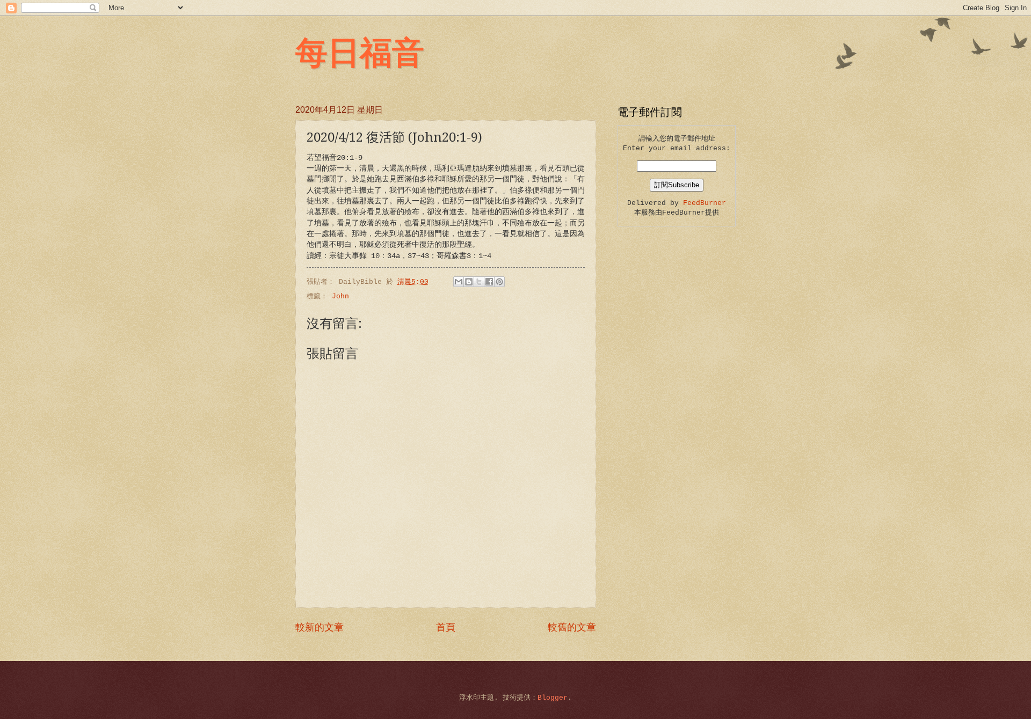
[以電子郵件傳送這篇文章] (458, 281)
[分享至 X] (479, 281)
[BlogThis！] (468, 281)
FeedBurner (704, 203)
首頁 (445, 627)
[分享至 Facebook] (489, 281)
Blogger (553, 698)
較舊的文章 (572, 627)
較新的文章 (319, 627)
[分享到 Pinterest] (499, 281)
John (340, 296)
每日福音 (359, 51)
